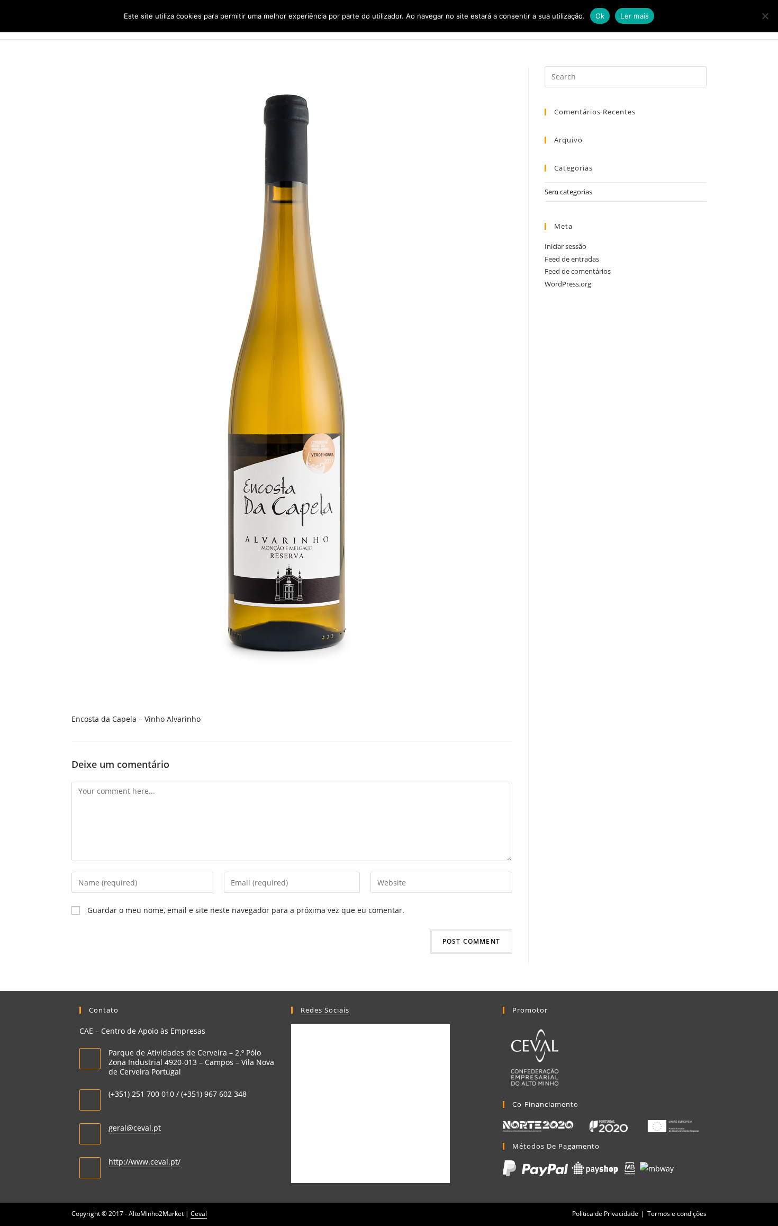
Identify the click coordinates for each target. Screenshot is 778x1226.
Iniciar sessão (565, 246)
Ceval (199, 1213)
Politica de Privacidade (605, 1213)
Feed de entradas (572, 259)
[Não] (764, 16)
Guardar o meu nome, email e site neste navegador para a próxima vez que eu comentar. (245, 910)
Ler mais (634, 16)
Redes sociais (325, 1010)
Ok (600, 16)
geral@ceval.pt (134, 1128)
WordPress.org (568, 284)
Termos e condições (677, 1213)
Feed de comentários (578, 271)
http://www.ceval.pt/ (144, 1162)
